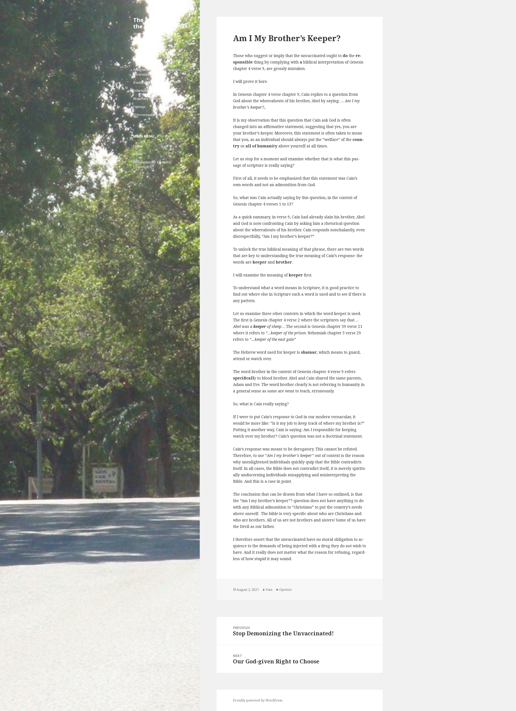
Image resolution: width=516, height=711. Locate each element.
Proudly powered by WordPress (257, 700)
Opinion (139, 106)
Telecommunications (149, 115)
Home (138, 146)
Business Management (150, 82)
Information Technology (152, 90)
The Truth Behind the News (157, 23)
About (138, 154)
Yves (269, 589)
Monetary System (146, 98)
